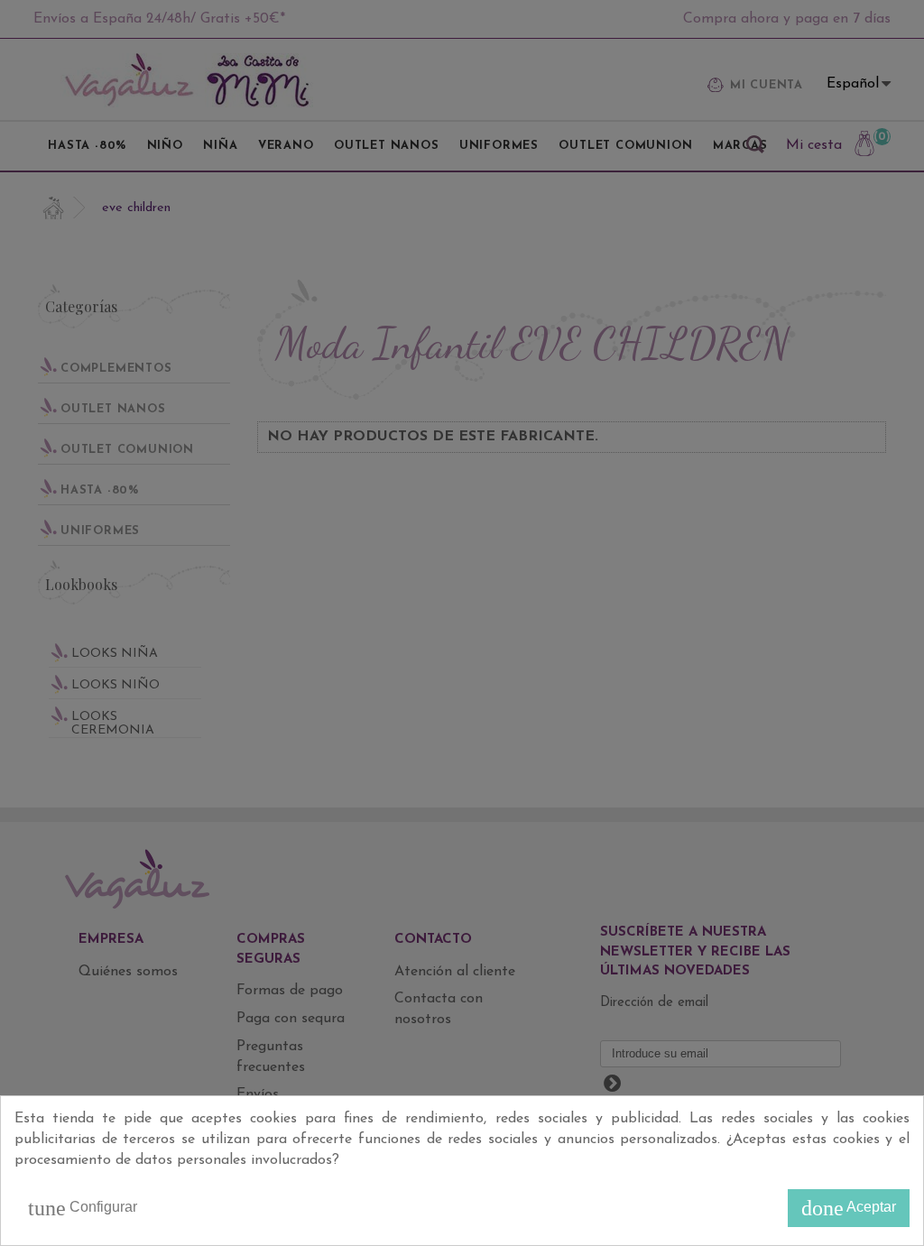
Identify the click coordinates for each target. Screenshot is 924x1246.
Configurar (82, 1208)
